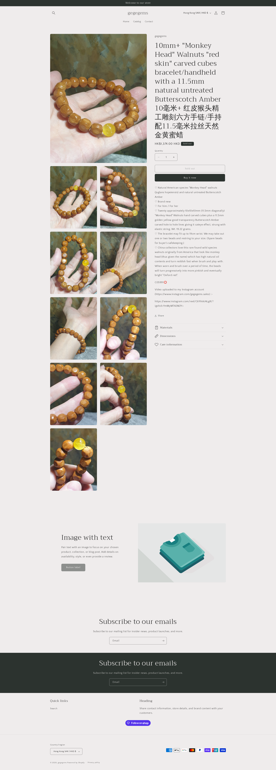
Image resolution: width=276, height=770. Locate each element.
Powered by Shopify (76, 763)
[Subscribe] (163, 640)
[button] (53, 12)
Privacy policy (94, 762)
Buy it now (190, 177)
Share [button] (161, 315)
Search (53, 708)
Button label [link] (73, 567)
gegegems (62, 763)
